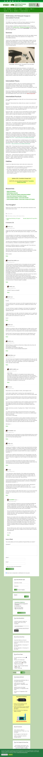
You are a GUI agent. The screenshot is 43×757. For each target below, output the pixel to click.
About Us (5, 10)
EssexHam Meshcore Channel (20, 640)
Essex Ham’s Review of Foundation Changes (17, 196)
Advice (15, 8)
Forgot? (19, 589)
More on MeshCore (21, 612)
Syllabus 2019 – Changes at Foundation (21, 27)
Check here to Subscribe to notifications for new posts (18, 572)
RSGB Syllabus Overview (12, 193)
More (17, 708)
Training (26, 8)
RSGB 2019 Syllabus (11, 191)
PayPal (22, 747)
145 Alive (16, 691)
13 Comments (23, 19)
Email (7, 561)
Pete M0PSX (16, 19)
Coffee (26, 747)
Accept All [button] (10, 754)
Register (23, 589)
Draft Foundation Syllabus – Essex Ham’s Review (17, 197)
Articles (8, 213)
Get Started (9, 8)
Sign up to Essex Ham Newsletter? (13, 566)
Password (16, 586)
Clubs (31, 8)
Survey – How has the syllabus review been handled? (19, 194)
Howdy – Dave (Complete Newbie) (21, 665)
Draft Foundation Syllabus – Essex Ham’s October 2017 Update (21, 199)
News (11, 213)
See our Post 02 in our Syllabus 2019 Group (24, 137)
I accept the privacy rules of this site (22, 628)
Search (15, 594)
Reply (7, 256)
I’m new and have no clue (19, 657)
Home (5, 8)
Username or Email (18, 582)
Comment (8, 544)
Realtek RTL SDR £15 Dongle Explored (20, 736)
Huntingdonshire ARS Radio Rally (20, 680)
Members (16, 10)
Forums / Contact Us (24, 10)
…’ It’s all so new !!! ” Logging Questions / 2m (20, 662)
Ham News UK (24, 734)
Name (7, 557)
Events (20, 8)
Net (10, 10)
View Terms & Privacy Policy (22, 752)
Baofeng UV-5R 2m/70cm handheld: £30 (20, 704)
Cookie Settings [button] (4, 754)
